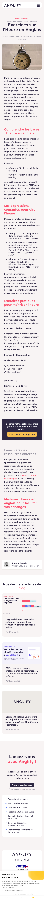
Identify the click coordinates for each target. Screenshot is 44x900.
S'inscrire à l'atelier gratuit (22, 434)
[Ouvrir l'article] (22, 604)
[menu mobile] (38, 5)
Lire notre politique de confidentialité (12, 890)
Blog (25, 18)
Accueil (18, 18)
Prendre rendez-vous (22, 785)
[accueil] (12, 5)
